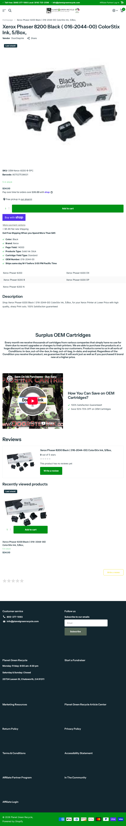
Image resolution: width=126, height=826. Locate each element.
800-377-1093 (15, 616)
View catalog (4, 10)
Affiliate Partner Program (17, 777)
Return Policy (10, 728)
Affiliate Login (10, 801)
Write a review (51, 470)
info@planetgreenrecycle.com (23, 621)
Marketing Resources (14, 704)
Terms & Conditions (14, 753)
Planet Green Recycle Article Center (85, 704)
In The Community (75, 777)
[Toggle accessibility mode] (122, 2)
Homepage (7, 20)
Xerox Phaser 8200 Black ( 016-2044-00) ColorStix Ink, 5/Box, (24, 543)
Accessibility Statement (79, 753)
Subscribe (75, 631)
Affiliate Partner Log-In (109, 2)
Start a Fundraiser (75, 660)
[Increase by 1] (9, 206)
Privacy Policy (73, 728)
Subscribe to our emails (77, 616)
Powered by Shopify (12, 821)
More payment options (14, 225)
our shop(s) (26, 199)
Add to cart (68, 208)
